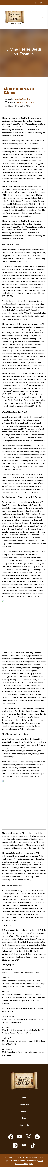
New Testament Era (25, 102)
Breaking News (24, 1104)
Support (24, 1111)
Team (24, 1118)
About (24, 1097)
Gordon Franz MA (23, 99)
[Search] (42, 17)
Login (39, 2)
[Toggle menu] (37, 17)
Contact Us (24, 1125)
